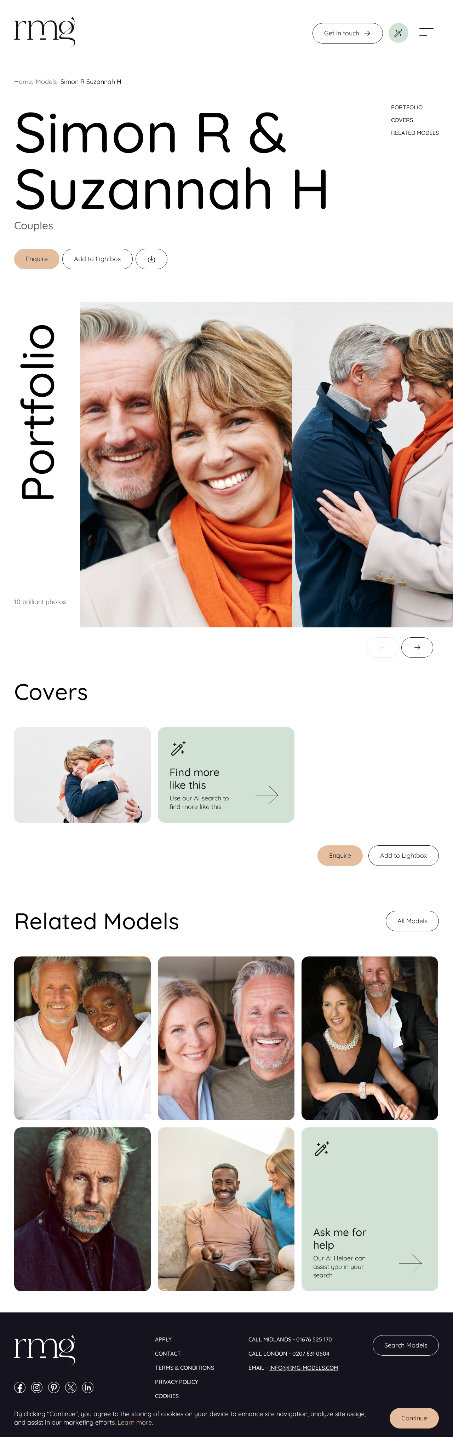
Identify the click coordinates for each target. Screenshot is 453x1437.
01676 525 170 (314, 1339)
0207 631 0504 (310, 1353)
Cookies (167, 1395)
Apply (163, 1339)
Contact (168, 1353)
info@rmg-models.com (303, 1367)
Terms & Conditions (184, 1367)
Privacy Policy (176, 1381)
